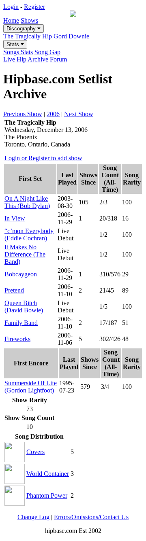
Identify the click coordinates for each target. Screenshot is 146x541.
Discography (21, 28)
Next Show (78, 113)
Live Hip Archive (25, 59)
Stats (13, 44)
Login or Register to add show (43, 158)
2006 (53, 113)
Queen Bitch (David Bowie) (23, 306)
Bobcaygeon (20, 274)
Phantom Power (46, 495)
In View (14, 218)
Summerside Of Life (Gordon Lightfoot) (30, 387)
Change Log (33, 516)
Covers (35, 451)
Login (11, 6)
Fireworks (17, 338)
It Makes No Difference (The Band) (24, 254)
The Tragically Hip (27, 36)
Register (34, 6)
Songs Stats (18, 52)
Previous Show (22, 113)
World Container (47, 473)
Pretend (14, 290)
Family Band (21, 322)
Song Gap (47, 52)
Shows (29, 20)
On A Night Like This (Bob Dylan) (27, 202)
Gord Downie (71, 36)
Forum (58, 59)
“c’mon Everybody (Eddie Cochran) (29, 234)
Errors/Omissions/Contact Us (91, 516)
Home (11, 20)
